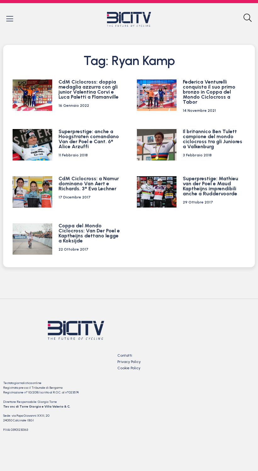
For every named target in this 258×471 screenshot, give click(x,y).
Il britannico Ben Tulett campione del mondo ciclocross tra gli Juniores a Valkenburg (212, 138)
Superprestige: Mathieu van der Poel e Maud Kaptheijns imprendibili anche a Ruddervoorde (210, 186)
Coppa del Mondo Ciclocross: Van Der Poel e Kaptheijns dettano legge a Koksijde (89, 233)
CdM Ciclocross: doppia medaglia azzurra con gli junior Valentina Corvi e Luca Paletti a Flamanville (89, 89)
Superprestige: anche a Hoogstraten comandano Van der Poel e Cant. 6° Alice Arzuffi (89, 138)
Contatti (124, 355)
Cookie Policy (128, 368)
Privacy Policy (129, 362)
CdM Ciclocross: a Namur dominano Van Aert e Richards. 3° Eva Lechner (89, 184)
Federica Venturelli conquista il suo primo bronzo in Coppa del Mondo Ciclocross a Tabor (209, 92)
